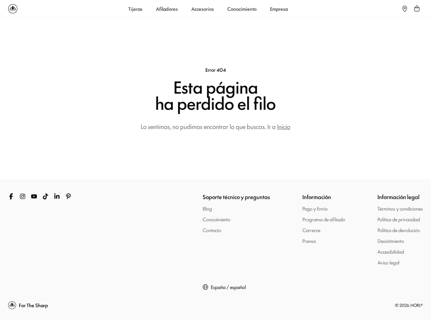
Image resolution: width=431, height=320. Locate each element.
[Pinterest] (68, 196)
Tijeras (135, 8)
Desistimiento (390, 240)
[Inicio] (13, 8)
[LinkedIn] (57, 196)
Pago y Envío (315, 208)
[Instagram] (22, 196)
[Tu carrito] (417, 9)
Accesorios (202, 8)
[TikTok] (45, 196)
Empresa (279, 8)
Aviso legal (388, 262)
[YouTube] (34, 196)
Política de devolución (398, 229)
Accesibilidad (390, 251)
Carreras (311, 229)
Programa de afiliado (323, 219)
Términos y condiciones (400, 208)
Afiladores (167, 8)
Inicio (283, 126)
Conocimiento (242, 8)
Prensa (309, 240)
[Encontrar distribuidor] (405, 9)
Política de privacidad (398, 219)
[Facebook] (11, 196)
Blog (207, 208)
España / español (228, 287)
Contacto (212, 229)
